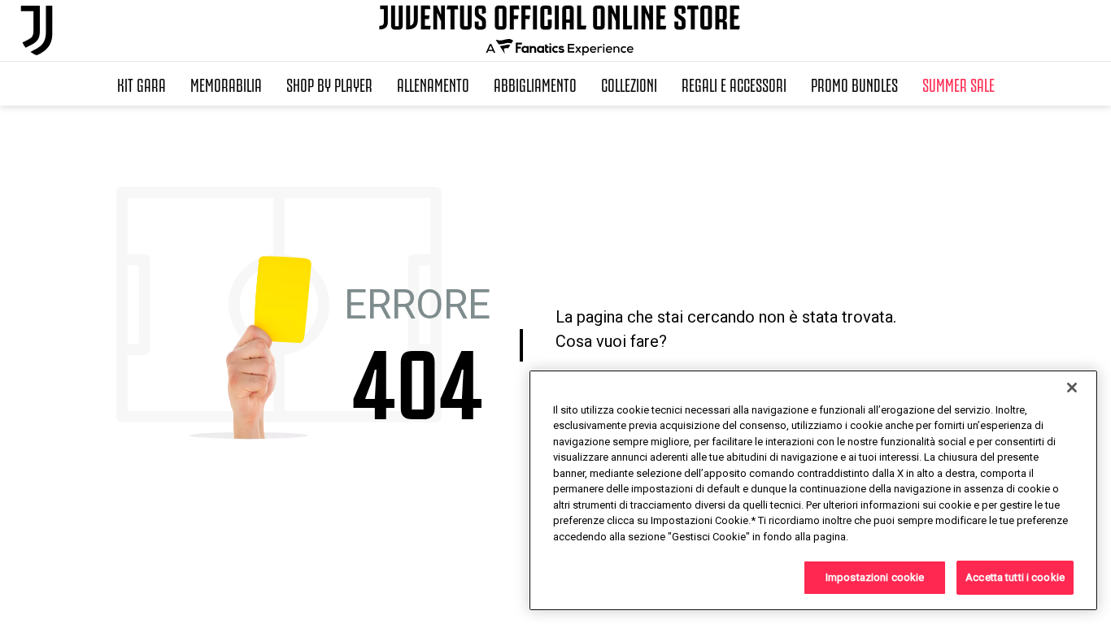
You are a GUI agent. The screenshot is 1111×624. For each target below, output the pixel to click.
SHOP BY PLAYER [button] (329, 83)
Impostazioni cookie (875, 577)
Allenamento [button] (433, 83)
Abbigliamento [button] (535, 83)
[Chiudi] (1072, 387)
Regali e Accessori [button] (734, 83)
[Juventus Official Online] (36, 30)
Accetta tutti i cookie (1015, 577)
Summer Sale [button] (958, 83)
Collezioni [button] (629, 83)
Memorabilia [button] (226, 83)
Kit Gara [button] (141, 83)
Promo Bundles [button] (854, 83)
